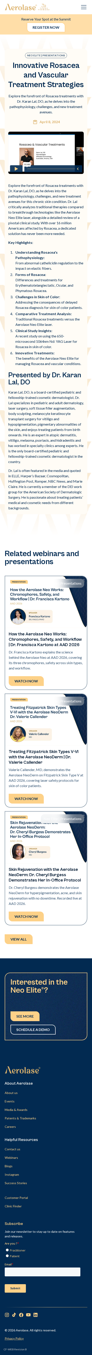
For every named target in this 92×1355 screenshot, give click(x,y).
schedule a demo (33, 1029)
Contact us (12, 1149)
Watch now (26, 681)
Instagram (12, 1174)
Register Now (46, 27)
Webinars (11, 1157)
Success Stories (16, 1183)
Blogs (9, 1166)
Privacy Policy (14, 1338)
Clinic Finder (13, 1206)
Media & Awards (16, 1110)
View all (18, 939)
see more (25, 1016)
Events (10, 1101)
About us (11, 1093)
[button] (82, 7)
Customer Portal (16, 1198)
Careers (10, 1126)
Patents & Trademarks (20, 1118)
